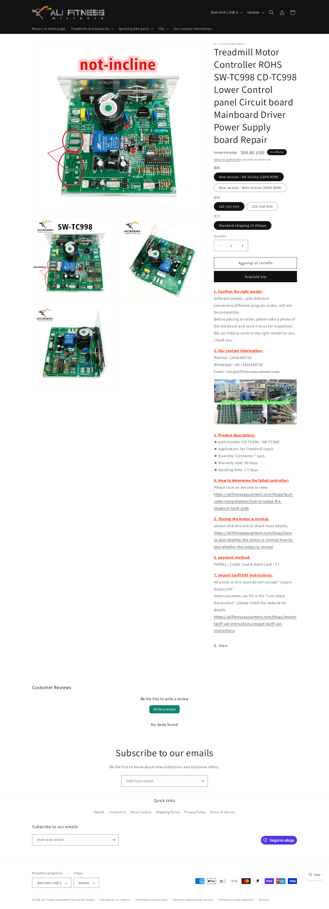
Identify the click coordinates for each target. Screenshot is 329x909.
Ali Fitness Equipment (56, 900)
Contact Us (117, 812)
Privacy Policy (194, 812)
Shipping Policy (168, 812)
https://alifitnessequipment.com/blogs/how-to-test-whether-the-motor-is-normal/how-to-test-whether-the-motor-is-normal (254, 539)
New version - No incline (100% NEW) (249, 177)
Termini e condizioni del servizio (192, 899)
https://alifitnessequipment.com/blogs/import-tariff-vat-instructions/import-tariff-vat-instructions (255, 623)
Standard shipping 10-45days (242, 225)
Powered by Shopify (82, 900)
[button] (92, 29)
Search (99, 812)
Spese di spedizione (227, 159)
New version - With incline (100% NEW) (250, 188)
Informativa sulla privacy (152, 899)
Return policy (141, 812)
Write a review (164, 709)
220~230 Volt (262, 206)
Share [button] (223, 645)
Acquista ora (255, 276)
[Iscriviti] (202, 781)
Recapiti (264, 899)
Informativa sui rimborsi (115, 899)
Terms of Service (222, 812)
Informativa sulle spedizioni (236, 899)
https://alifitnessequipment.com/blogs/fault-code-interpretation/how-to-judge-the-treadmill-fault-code (253, 501)
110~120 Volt (229, 206)
